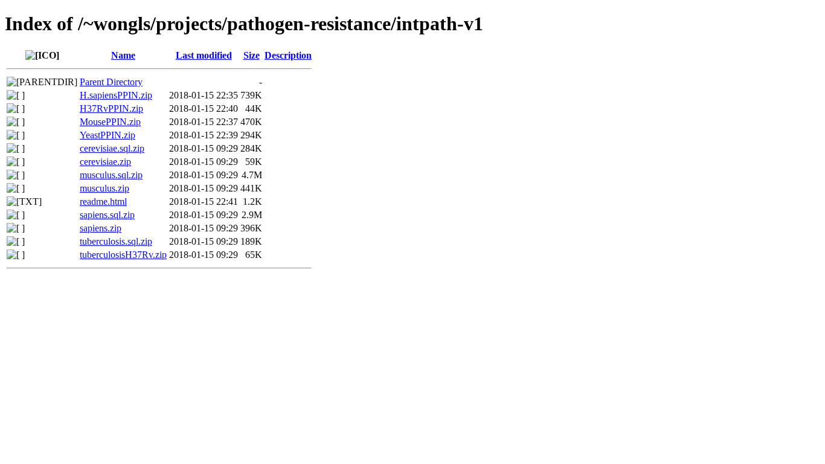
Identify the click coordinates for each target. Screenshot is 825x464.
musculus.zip (104, 188)
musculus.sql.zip (111, 175)
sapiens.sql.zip (107, 215)
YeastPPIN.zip (107, 135)
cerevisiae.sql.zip (112, 148)
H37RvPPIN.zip (111, 108)
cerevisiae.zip (105, 161)
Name (123, 55)
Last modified (204, 55)
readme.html (103, 201)
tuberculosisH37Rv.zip (123, 255)
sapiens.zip (100, 228)
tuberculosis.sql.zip (116, 241)
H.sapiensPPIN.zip (116, 95)
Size (251, 55)
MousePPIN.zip (110, 122)
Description (288, 55)
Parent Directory (111, 82)
